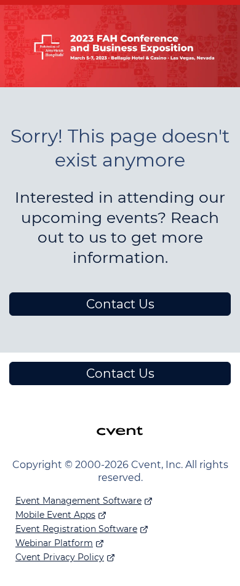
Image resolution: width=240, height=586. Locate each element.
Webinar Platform (54, 543)
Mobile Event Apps (55, 514)
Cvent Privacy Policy (59, 557)
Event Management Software (78, 500)
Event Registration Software (76, 528)
